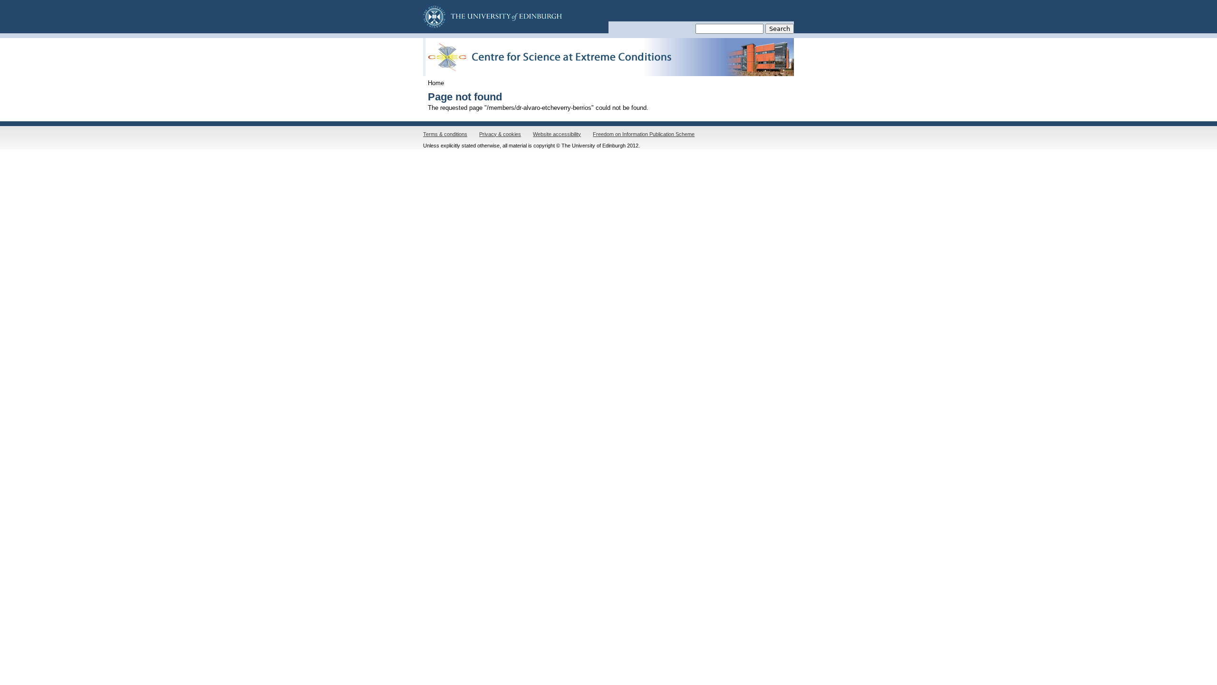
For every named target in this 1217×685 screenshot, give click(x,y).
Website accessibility (557, 134)
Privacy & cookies (500, 134)
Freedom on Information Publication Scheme (644, 134)
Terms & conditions (445, 134)
